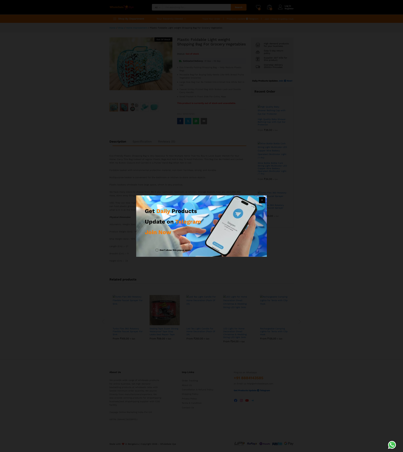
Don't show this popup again (175, 250)
